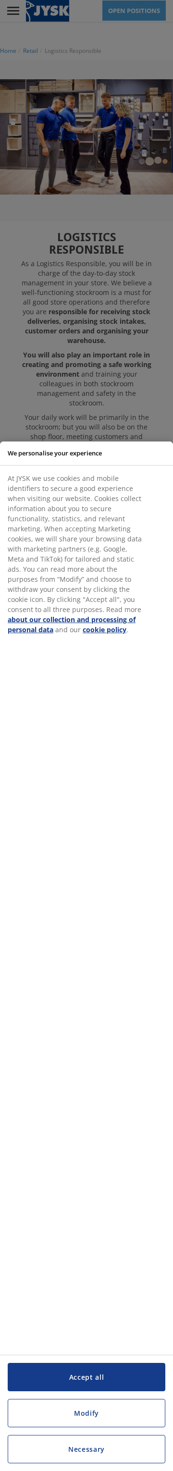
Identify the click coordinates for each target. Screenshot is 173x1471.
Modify (86, 1413)
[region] (86, 956)
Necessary (86, 1449)
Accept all (86, 1377)
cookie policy (104, 629)
